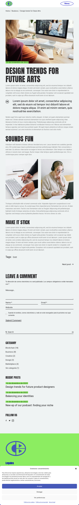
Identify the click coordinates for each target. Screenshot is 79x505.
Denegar (39, 492)
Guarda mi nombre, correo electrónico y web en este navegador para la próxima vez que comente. (39, 314)
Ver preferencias (39, 497)
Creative (9, 356)
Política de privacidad (42, 502)
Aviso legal (52, 502)
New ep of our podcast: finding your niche (29, 405)
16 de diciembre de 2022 (17, 383)
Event (15, 257)
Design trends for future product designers (30, 387)
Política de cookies (29, 502)
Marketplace (11, 364)
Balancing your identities (20, 396)
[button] (76, 469)
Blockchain (10, 348)
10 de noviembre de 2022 (17, 62)
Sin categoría (11, 368)
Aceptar (39, 486)
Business (15, 11)
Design (8, 360)
